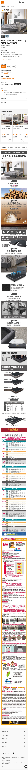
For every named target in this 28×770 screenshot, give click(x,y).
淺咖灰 (3, 66)
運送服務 (24, 147)
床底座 (12, 6)
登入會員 (6, 73)
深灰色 (8, 66)
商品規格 (10, 147)
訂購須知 (17, 147)
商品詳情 (3, 147)
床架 (8, 6)
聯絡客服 (15, 765)
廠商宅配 (6, 90)
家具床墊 (3, 6)
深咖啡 (13, 66)
